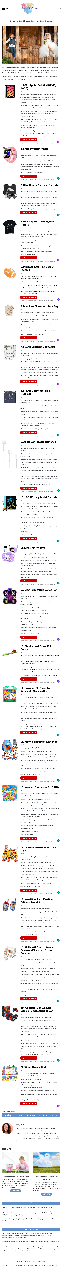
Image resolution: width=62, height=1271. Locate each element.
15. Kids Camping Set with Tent (38, 741)
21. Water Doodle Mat (33, 1067)
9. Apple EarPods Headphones (38, 441)
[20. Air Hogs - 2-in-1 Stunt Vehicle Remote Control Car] (10, 1022)
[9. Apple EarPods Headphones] (9, 468)
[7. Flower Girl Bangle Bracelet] (10, 361)
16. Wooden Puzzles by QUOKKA (39, 787)
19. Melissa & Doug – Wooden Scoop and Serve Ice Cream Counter (37, 950)
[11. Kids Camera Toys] (10, 562)
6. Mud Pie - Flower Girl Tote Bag (39, 306)
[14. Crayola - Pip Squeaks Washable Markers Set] (10, 702)
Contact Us (27, 1261)
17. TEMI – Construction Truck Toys (38, 849)
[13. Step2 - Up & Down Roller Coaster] (10, 660)
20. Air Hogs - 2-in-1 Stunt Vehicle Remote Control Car (36, 1009)
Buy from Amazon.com (29, 139)
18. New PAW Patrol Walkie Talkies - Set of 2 (36, 901)
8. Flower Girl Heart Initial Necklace (35, 392)
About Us (19, 1261)
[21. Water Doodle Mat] (10, 1081)
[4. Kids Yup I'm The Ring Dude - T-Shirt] (10, 235)
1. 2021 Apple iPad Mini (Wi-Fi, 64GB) (38, 87)
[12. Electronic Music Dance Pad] (10, 604)
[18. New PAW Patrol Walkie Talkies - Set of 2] (10, 912)
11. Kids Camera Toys (32, 547)
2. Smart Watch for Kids (34, 148)
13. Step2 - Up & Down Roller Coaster (37, 648)
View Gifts (15, 1191)
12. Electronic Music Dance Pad (38, 589)
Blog (33, 1261)
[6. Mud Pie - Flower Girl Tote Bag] (10, 317)
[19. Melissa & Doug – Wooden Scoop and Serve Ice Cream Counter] (10, 961)
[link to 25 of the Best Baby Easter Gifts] (15, 1162)
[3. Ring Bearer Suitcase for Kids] (10, 199)
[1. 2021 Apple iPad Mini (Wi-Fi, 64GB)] (10, 99)
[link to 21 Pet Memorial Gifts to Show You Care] (46, 1162)
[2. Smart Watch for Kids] (10, 163)
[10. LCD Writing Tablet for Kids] (10, 511)
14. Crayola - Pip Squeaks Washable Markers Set (35, 690)
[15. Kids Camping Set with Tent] (10, 760)
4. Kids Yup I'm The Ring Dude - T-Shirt (38, 223)
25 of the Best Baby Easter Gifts (15, 1177)
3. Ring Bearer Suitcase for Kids (39, 185)
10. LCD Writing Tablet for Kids (38, 497)
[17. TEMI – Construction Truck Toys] (10, 862)
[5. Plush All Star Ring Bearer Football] (10, 281)
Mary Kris (20, 1124)
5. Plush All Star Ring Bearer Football (37, 268)
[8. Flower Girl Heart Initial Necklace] (10, 405)
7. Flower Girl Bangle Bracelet (37, 346)
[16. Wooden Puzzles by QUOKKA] (10, 801)
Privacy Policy (41, 1261)
